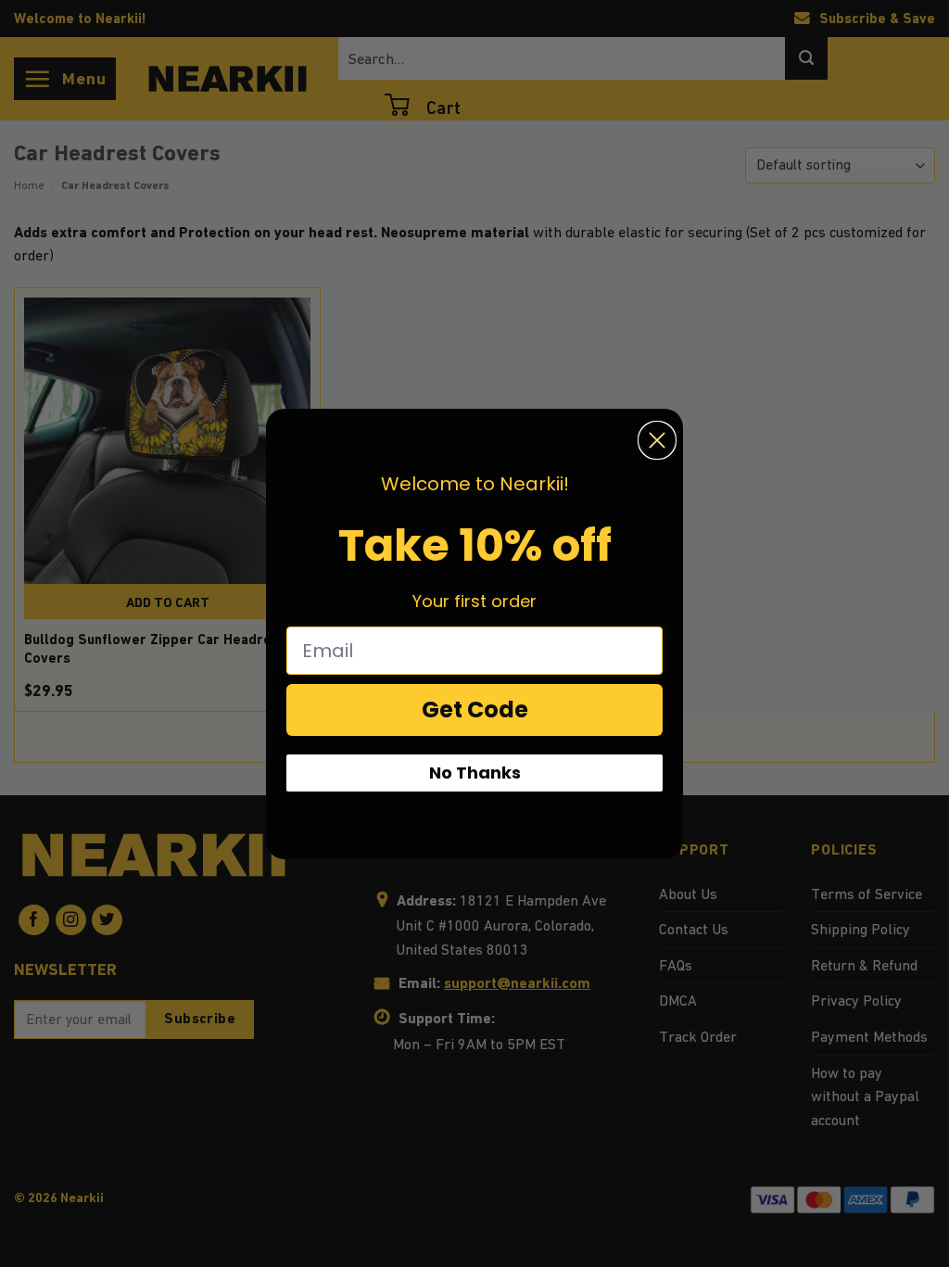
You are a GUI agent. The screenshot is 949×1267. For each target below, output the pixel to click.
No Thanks (475, 772)
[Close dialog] (657, 440)
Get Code (475, 709)
